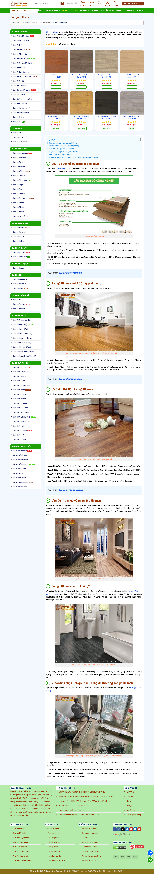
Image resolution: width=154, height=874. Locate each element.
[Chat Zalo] (150, 853)
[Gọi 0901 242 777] (150, 860)
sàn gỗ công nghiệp (64, 168)
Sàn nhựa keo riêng (20, 842)
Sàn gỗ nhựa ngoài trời (22, 860)
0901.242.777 (70, 806)
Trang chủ (15, 22)
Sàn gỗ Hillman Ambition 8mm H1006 (81, 118)
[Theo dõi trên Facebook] (115, 829)
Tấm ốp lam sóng (54, 842)
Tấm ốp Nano (52, 847)
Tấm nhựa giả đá (54, 856)
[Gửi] (62, 3)
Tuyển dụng (131, 810)
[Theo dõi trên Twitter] (127, 829)
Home (42, 10)
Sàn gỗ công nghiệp (69, 10)
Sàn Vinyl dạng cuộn (21, 856)
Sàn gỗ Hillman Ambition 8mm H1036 (107, 76)
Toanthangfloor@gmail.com (74, 810)
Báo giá (138, 10)
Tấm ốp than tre (53, 851)
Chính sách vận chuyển (90, 851)
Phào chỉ (119, 10)
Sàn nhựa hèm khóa (21, 851)
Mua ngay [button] (56, 87)
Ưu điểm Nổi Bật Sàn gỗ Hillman (61, 149)
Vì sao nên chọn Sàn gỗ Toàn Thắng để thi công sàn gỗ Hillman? (74, 157)
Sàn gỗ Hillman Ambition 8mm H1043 (56, 76)
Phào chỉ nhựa (53, 833)
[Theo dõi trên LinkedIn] (135, 829)
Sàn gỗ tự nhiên (52, 10)
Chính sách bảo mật (89, 847)
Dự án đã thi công (134, 815)
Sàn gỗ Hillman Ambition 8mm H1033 (132, 76)
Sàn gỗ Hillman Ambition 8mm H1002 (107, 118)
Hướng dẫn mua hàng (90, 828)
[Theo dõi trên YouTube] (139, 829)
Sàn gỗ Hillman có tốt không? (60, 154)
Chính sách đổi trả (89, 838)
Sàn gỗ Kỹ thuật (96, 10)
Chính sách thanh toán (90, 833)
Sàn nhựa (83, 10)
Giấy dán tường (53, 828)
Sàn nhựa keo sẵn (20, 847)
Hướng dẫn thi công (89, 860)
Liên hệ (130, 796)
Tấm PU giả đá (53, 838)
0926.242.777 (83, 806)
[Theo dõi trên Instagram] (119, 829)
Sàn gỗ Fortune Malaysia (71, 490)
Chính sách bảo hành (90, 842)
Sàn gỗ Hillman (52, 32)
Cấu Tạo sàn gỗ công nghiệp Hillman (63, 143)
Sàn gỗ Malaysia (45, 22)
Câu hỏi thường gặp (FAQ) (92, 856)
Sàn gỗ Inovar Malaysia (70, 273)
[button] (24, 11)
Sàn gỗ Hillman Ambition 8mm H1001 (132, 118)
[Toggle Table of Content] (137, 140)
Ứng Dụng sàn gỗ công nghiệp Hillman (63, 152)
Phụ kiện (129, 10)
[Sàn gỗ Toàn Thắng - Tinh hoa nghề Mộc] (20, 4)
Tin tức (129, 801)
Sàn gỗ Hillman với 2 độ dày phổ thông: (64, 146)
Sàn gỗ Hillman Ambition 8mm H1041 (81, 76)
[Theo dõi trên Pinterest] (131, 829)
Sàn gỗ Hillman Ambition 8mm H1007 (56, 118)
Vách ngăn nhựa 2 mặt (56, 860)
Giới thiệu (130, 792)
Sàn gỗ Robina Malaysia (70, 379)
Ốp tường (109, 10)
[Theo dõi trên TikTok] (123, 829)
